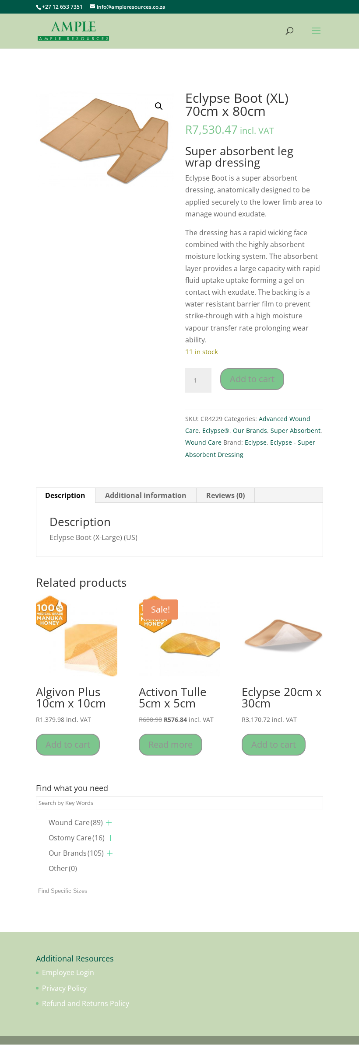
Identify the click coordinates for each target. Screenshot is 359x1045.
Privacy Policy (64, 988)
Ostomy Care (77, 838)
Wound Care (203, 442)
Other (63, 868)
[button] (159, 106)
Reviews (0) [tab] (225, 495)
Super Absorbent (295, 430)
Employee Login (68, 972)
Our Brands (250, 430)
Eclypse (256, 442)
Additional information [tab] (146, 495)
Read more (170, 744)
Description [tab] (65, 495)
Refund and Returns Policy (85, 1003)
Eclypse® (215, 430)
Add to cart (252, 379)
